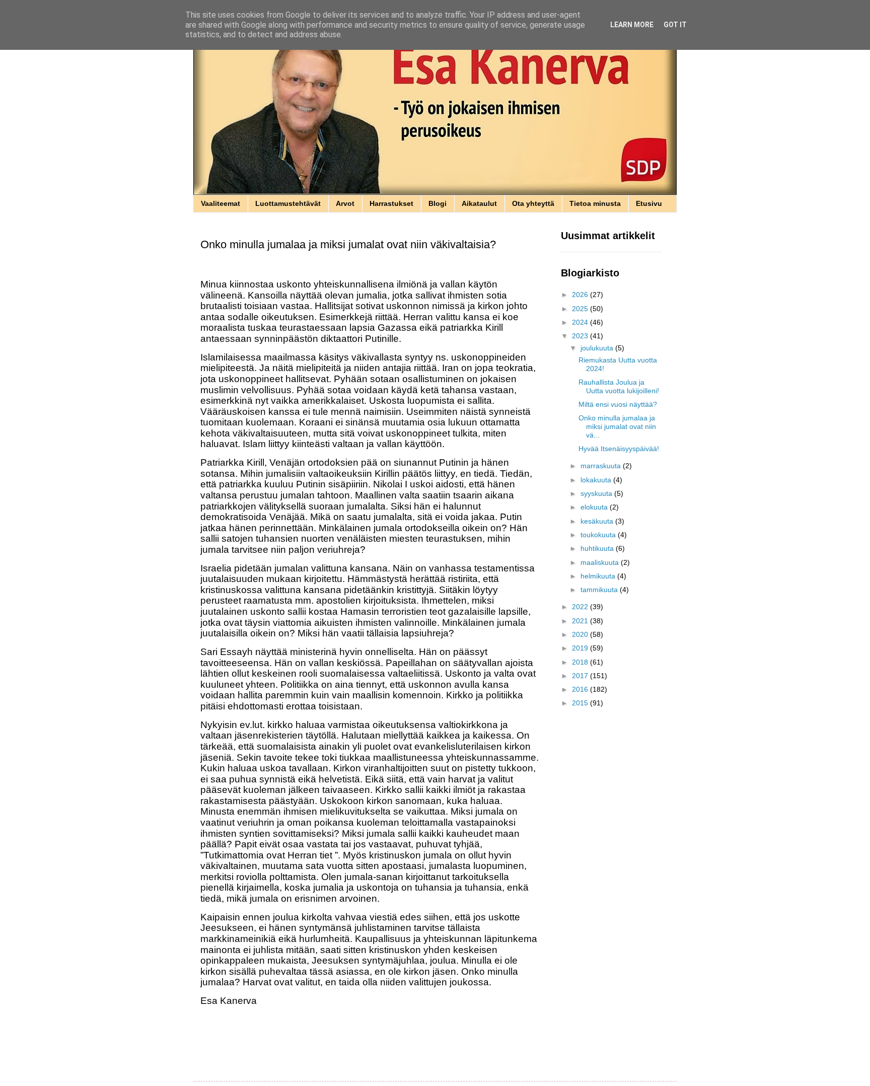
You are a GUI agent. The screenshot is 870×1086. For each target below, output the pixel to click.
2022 (581, 607)
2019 (581, 648)
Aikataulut (479, 203)
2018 (581, 662)
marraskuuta (602, 466)
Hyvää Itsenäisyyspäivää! (618, 449)
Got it (675, 25)
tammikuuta (600, 590)
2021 (581, 621)
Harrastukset (391, 203)
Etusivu (649, 203)
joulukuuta (598, 348)
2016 (581, 689)
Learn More (632, 25)
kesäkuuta (598, 521)
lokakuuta (597, 480)
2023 (581, 336)
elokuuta (595, 507)
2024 (581, 322)
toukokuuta (599, 535)
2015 (581, 703)
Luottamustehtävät (288, 203)
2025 (581, 309)
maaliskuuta (601, 562)
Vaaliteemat (220, 203)
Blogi (437, 203)
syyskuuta (597, 493)
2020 (581, 634)
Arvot (345, 203)
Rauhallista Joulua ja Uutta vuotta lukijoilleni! (618, 386)
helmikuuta (599, 576)
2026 (581, 295)
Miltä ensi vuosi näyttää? (617, 404)
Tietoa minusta (595, 203)
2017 (581, 676)
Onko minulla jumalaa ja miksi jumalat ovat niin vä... (617, 426)
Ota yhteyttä (533, 203)
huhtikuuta (598, 548)
